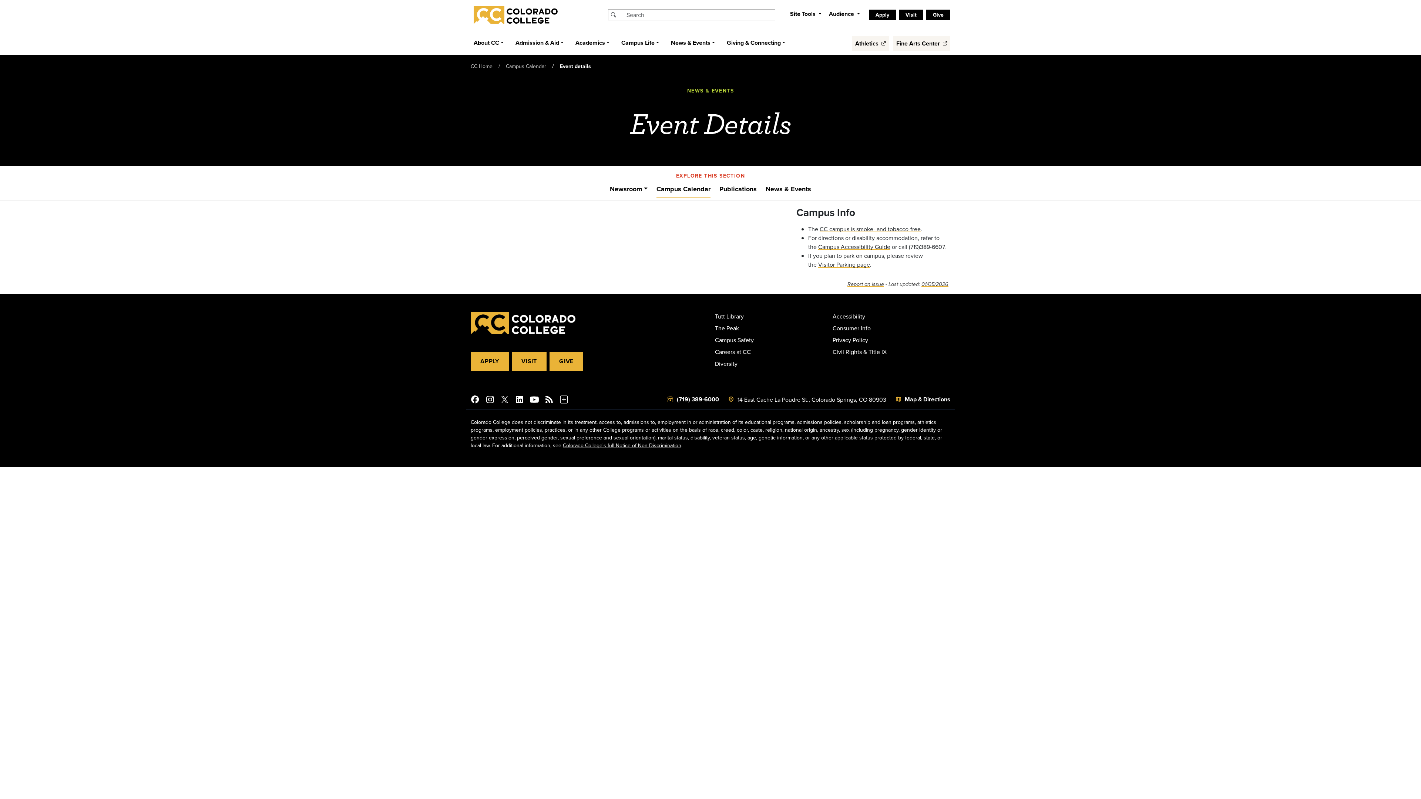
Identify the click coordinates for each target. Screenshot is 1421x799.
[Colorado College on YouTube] (534, 400)
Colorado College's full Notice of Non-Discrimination (622, 445)
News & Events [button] (690, 42)
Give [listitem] (938, 14)
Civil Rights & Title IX (860, 352)
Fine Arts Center (918, 43)
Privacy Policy (850, 340)
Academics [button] (590, 42)
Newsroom (626, 189)
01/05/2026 (934, 284)
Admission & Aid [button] (537, 42)
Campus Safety (734, 340)
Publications (738, 189)
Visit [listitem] (911, 14)
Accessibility (849, 316)
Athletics (867, 43)
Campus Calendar (526, 66)
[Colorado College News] (549, 400)
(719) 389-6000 (698, 399)
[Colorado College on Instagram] (490, 400)
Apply (489, 361)
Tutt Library (729, 316)
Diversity (726, 364)
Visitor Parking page (844, 264)
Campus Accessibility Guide (854, 247)
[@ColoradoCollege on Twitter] (504, 400)
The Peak (727, 328)
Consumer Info (852, 328)
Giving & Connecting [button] (754, 42)
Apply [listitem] (882, 14)
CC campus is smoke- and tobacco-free (870, 229)
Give (566, 361)
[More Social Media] (564, 400)
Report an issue (865, 284)
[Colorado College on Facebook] (475, 400)
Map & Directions (927, 399)
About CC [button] (486, 42)
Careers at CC (733, 352)
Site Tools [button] (803, 14)
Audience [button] (842, 14)
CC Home (482, 66)
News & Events (788, 189)
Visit (529, 361)
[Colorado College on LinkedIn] (519, 400)
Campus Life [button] (638, 42)
